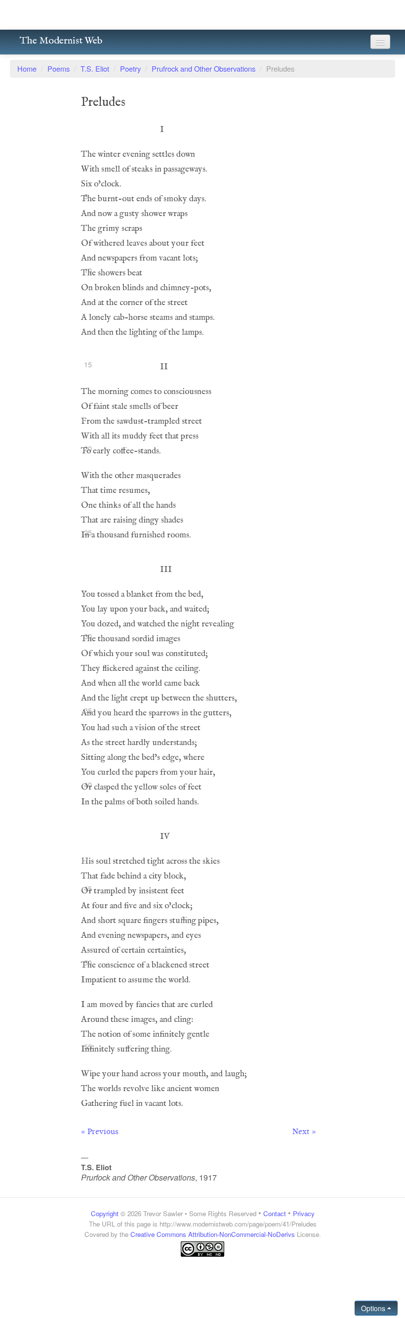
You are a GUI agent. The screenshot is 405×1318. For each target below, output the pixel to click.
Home (27, 68)
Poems (58, 68)
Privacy (304, 1213)
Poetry (130, 68)
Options (374, 1308)
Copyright (105, 1213)
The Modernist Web (61, 41)
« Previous (100, 1131)
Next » (304, 1131)
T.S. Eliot (95, 68)
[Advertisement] (202, 1276)
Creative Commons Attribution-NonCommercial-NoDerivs (212, 1234)
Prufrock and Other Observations (203, 68)
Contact (274, 1213)
